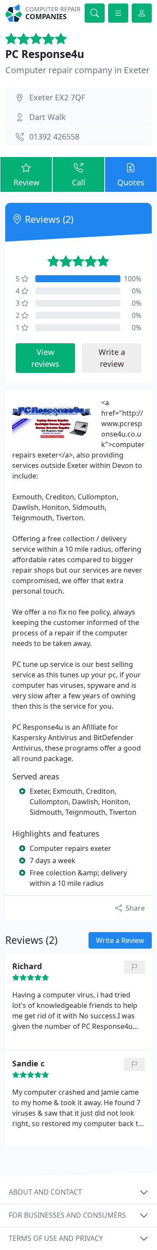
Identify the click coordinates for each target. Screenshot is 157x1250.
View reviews (45, 358)
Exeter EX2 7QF (57, 97)
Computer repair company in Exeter (77, 70)
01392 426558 (54, 136)
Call (78, 182)
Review (26, 182)
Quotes (130, 182)
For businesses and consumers (67, 1215)
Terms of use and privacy (56, 1238)
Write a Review (120, 940)
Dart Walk (47, 117)
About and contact (45, 1192)
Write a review (112, 358)
